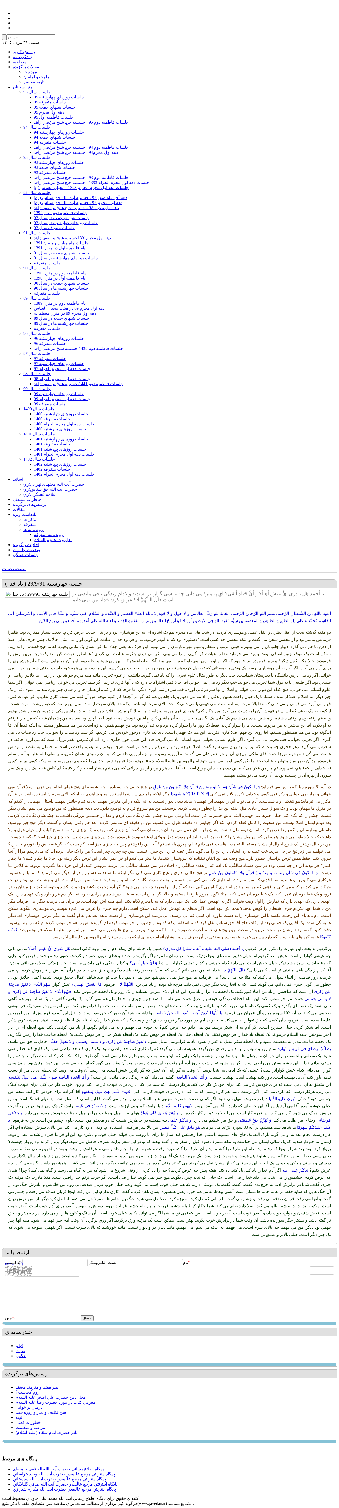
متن (9, 1318)
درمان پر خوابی (29, 1407)
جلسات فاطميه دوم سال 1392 (60, 212)
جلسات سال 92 (37, 192)
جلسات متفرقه (47, 263)
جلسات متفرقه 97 (50, 358)
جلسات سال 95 (37, 92)
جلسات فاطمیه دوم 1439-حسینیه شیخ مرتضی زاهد (78, 348)
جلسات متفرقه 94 (50, 142)
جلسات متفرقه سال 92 (54, 228)
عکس (21, 1355)
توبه (19, 1417)
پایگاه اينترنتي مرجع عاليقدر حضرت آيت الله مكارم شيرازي (64, 1489)
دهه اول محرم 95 (49, 112)
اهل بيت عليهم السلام (53, 539)
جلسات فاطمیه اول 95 (54, 117)
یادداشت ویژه (24, 514)
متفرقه (29, 524)
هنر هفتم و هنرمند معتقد (37, 1387)
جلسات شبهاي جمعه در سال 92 (61, 217)
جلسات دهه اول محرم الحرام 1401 (64, 454)
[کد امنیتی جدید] (14, 1263)
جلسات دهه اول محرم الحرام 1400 (64, 424)
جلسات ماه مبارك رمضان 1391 (61, 243)
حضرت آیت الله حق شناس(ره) (50, 489)
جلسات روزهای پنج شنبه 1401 (60, 449)
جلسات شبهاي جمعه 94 (54, 137)
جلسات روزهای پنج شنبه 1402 (60, 464)
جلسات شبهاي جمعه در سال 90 (61, 283)
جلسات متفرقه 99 (50, 404)
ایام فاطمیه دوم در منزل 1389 (60, 303)
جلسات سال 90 (37, 268)
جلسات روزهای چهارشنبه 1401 (61, 439)
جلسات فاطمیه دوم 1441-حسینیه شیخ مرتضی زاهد (78, 383)
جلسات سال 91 (37, 233)
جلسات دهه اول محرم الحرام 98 (62, 378)
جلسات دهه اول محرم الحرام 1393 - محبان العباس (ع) (81, 187)
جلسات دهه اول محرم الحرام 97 (62, 368)
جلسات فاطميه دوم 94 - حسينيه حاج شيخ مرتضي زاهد (81, 147)
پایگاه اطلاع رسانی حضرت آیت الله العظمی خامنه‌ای (58, 1469)
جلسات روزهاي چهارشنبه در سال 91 (66, 258)
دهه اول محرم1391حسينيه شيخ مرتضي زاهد (72, 238)
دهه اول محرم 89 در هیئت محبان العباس (69, 308)
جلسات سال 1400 (39, 409)
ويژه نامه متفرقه (49, 534)
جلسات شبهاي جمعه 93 (54, 167)
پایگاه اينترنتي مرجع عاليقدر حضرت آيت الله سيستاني (59, 1479)
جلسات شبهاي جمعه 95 (54, 107)
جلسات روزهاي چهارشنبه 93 (59, 162)
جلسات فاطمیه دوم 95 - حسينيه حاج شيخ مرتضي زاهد (81, 122)
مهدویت (30, 72)
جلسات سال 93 (37, 157)
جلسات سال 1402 (39, 459)
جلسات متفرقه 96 (50, 343)
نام (185, 1262)
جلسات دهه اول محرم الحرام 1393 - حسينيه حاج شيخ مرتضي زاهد (91, 182)
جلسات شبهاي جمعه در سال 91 (61, 253)
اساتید (18, 479)
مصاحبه (19, 62)
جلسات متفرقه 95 (50, 102)
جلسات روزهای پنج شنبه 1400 (60, 429)
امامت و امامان (37, 77)
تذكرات (29, 519)
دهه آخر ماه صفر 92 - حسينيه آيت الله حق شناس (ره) (80, 197)
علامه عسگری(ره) (39, 494)
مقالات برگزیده (26, 67)
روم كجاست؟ (28, 1392)
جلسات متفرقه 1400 (52, 419)
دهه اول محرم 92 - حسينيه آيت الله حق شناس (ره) (78, 202)
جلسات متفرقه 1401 (52, 444)
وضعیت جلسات (26, 549)
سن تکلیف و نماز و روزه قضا (41, 1412)
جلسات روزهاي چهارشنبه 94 (59, 132)
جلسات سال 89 (37, 298)
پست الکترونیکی (102, 1262)
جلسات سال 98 (37, 373)
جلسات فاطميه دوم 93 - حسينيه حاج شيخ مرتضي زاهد (81, 177)
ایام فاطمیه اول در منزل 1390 (60, 278)
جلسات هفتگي (25, 554)
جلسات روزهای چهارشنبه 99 (59, 393)
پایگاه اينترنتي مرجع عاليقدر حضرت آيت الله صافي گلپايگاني (65, 1484)
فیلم (19, 1345)
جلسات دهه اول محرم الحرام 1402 (64, 474)
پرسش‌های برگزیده (29, 504)
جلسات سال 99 (37, 388)
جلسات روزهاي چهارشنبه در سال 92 (66, 222)
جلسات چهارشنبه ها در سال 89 (61, 323)
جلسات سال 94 (37, 127)
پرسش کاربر (24, 51)
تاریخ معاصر (33, 82)
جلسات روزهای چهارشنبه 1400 (61, 414)
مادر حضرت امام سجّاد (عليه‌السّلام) (47, 1432)
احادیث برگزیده (26, 544)
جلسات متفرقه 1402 (52, 469)
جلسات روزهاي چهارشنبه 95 (59, 97)
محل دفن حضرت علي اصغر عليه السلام (51, 1397)
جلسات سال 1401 (39, 434)
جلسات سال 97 (37, 353)
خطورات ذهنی (28, 1422)
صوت (20, 1350)
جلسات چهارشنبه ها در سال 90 (61, 288)
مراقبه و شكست (30, 1427)
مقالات (19, 509)
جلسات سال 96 (37, 333)
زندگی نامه (22, 57)
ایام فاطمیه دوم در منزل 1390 (60, 273)
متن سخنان (23, 87)
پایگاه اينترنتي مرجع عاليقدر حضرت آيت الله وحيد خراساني (64, 1474)
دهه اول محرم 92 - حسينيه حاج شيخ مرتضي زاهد (76, 207)
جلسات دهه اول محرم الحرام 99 (62, 399)
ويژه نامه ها (33, 529)
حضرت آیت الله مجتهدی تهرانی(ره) (53, 484)
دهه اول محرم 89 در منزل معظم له (65, 313)
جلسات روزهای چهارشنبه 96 (59, 338)
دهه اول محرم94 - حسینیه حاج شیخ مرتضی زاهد (76, 152)
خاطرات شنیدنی (27, 499)
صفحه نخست (14, 568)
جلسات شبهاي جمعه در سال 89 (61, 318)
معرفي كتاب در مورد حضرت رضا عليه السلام (56, 1402)
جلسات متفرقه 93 (50, 172)
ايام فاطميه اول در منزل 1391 (60, 248)
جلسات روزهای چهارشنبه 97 (59, 363)
